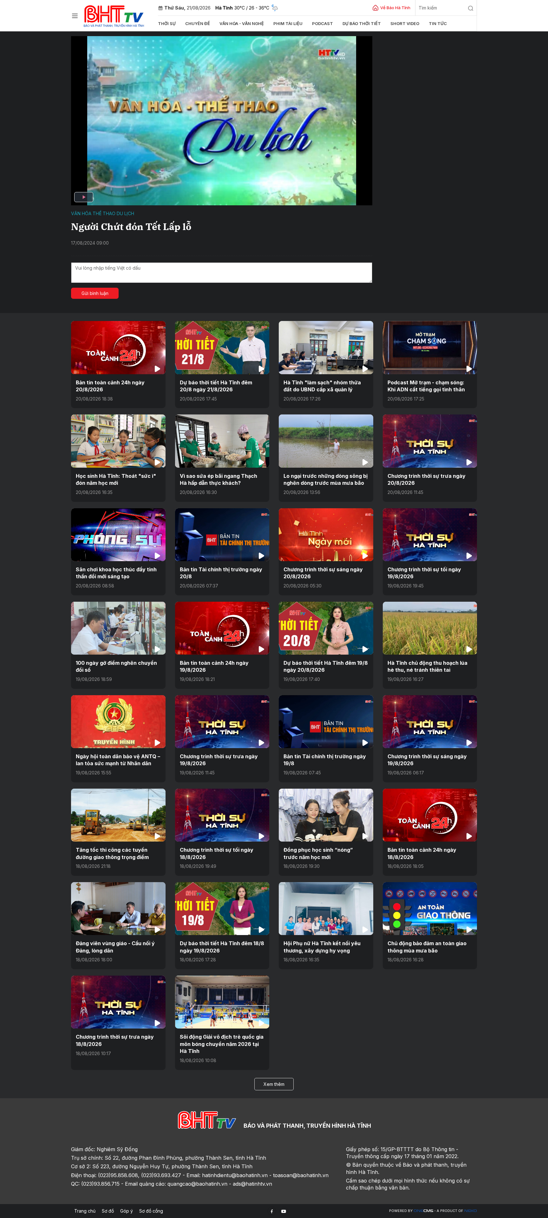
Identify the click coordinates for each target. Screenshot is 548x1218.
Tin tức (438, 23)
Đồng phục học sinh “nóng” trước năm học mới (318, 853)
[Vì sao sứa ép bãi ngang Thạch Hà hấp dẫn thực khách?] (222, 440)
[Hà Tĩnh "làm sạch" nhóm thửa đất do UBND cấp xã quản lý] (326, 347)
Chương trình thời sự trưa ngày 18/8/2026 (115, 1040)
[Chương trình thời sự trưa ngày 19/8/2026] (222, 721)
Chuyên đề (197, 23)
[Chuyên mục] (75, 16)
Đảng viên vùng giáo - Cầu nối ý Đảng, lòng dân (115, 946)
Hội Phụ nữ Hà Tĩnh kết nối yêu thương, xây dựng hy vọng (322, 946)
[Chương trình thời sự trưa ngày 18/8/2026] (118, 1002)
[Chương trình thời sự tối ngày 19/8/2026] (430, 534)
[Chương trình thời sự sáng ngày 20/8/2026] (326, 534)
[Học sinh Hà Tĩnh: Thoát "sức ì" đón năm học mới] (118, 440)
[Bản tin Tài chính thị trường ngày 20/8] (222, 534)
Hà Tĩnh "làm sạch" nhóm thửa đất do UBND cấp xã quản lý (322, 386)
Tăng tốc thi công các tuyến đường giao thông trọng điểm (112, 853)
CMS (423, 1211)
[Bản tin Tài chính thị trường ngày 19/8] (326, 721)
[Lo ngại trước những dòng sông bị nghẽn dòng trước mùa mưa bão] (326, 440)
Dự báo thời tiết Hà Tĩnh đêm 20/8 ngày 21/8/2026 (216, 386)
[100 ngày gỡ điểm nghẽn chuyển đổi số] (118, 628)
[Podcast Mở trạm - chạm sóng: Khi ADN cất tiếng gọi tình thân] (430, 347)
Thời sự (167, 23)
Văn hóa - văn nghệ (241, 23)
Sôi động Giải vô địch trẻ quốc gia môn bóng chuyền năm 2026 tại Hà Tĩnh (222, 1044)
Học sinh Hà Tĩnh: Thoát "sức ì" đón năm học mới (116, 479)
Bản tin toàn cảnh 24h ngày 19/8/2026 (214, 666)
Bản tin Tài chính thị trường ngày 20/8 (221, 573)
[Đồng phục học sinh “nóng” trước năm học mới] (326, 815)
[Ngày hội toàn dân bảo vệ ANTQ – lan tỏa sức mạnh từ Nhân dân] (118, 721)
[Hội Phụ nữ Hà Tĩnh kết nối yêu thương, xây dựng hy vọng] (326, 908)
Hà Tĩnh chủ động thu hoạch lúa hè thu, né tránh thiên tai (427, 666)
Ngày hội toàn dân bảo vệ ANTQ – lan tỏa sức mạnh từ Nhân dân (118, 759)
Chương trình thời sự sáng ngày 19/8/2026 (427, 759)
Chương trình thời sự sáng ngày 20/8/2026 (323, 573)
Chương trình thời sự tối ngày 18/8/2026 (216, 853)
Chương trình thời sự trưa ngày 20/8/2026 (427, 479)
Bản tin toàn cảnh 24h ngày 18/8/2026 (422, 853)
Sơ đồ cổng (151, 1211)
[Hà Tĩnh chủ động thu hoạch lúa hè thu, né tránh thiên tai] (430, 628)
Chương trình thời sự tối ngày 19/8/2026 (424, 573)
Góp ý (126, 1211)
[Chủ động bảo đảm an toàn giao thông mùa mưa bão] (430, 908)
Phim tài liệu (288, 23)
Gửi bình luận (95, 293)
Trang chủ (84, 1211)
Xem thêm (274, 1084)
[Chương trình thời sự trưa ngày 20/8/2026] (430, 440)
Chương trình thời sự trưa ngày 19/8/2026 (219, 759)
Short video (404, 23)
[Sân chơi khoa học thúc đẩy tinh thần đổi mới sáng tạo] (118, 534)
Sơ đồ (108, 1211)
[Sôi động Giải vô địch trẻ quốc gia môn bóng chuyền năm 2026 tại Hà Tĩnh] (222, 1002)
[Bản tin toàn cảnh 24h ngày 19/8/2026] (222, 628)
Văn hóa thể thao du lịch (102, 213)
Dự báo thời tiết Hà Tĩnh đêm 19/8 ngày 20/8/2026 (326, 666)
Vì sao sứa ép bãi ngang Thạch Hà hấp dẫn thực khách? (218, 479)
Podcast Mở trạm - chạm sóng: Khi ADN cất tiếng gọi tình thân (426, 386)
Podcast (322, 23)
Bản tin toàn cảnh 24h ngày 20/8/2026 (110, 386)
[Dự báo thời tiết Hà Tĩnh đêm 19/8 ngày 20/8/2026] (326, 628)
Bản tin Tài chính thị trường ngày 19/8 (325, 759)
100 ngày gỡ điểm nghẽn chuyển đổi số (116, 666)
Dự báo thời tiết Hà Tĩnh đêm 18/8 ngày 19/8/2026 (222, 946)
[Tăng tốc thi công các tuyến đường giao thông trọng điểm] (118, 815)
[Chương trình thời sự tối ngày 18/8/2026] (222, 815)
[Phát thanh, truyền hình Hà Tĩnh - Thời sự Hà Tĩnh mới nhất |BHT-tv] (114, 15)
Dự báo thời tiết (361, 23)
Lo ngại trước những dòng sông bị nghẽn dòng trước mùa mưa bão (326, 479)
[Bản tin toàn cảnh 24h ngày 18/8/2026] (430, 815)
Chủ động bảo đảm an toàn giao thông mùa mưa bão (427, 946)
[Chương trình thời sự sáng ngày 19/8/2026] (430, 721)
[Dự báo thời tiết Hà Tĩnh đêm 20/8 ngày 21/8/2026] (222, 347)
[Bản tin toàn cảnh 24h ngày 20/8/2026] (118, 347)
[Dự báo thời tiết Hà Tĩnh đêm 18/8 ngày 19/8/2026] (222, 908)
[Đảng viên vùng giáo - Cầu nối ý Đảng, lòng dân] (118, 908)
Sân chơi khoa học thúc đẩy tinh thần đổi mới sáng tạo (116, 573)
